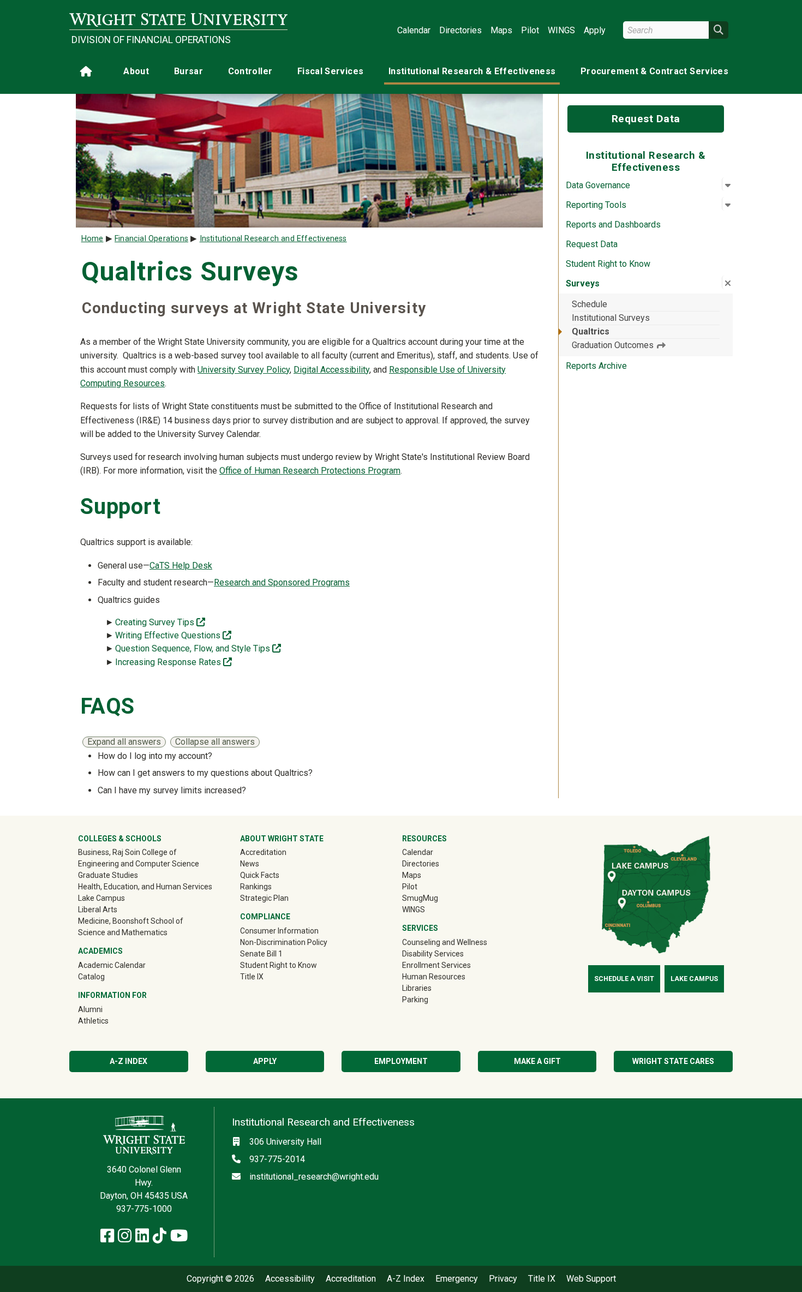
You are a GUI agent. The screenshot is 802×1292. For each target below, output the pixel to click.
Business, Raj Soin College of (127, 852)
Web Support (591, 1279)
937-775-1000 (144, 1209)
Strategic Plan (264, 898)
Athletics (109, 1020)
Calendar (413, 30)
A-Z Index (128, 1061)
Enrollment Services (436, 965)
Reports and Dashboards (613, 224)
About (136, 71)
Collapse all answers (215, 742)
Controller (250, 71)
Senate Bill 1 (261, 953)
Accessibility (290, 1279)
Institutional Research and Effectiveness (273, 238)
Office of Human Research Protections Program (309, 470)
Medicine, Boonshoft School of (130, 921)
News (249, 863)
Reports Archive (596, 366)
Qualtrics (590, 331)
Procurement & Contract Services (654, 71)
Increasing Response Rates (173, 662)
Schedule (589, 304)
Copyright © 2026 (220, 1279)
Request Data (646, 118)
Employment (401, 1061)
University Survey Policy (243, 369)
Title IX (252, 976)
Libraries (417, 988)
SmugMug (435, 897)
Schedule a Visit (624, 979)
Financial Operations (151, 238)
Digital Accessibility (331, 369)
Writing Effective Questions (173, 635)
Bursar (188, 71)
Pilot (530, 30)
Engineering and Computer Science (138, 863)
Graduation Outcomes (614, 345)
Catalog (91, 976)
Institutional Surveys (611, 318)
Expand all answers (124, 742)
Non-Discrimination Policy (283, 942)
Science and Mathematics (122, 932)
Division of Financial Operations (151, 39)
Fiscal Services (330, 71)
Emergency (456, 1279)
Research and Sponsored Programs (282, 582)
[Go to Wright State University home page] (178, 19)
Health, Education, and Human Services (145, 886)
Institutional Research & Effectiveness (471, 71)
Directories (460, 30)
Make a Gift (537, 1061)
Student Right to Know (608, 264)
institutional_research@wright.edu (314, 1176)
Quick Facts (259, 875)
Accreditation (263, 852)
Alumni (106, 1009)
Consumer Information (279, 930)
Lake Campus (101, 898)
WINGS (561, 30)
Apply (595, 30)
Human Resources (433, 976)
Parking (415, 999)
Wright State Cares (673, 1061)
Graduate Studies (108, 875)
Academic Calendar (112, 965)
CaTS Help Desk (180, 565)
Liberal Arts (97, 909)
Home (92, 238)
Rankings (256, 886)
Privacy (503, 1279)
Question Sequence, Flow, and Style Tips (198, 648)
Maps (501, 30)
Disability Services (433, 953)
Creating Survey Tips (160, 622)
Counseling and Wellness (444, 942)
